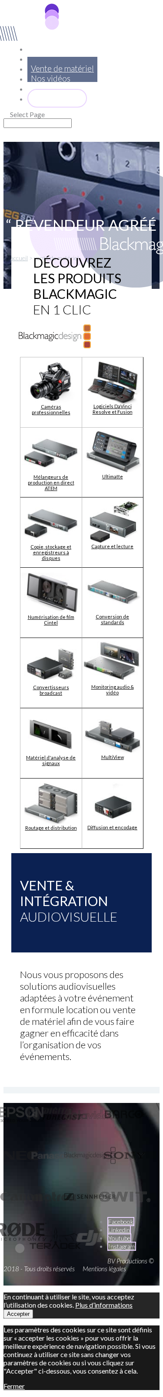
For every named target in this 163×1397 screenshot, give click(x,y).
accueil (19, 258)
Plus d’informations (104, 1305)
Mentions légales (104, 1269)
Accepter (18, 1314)
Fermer (14, 1386)
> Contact (57, 98)
